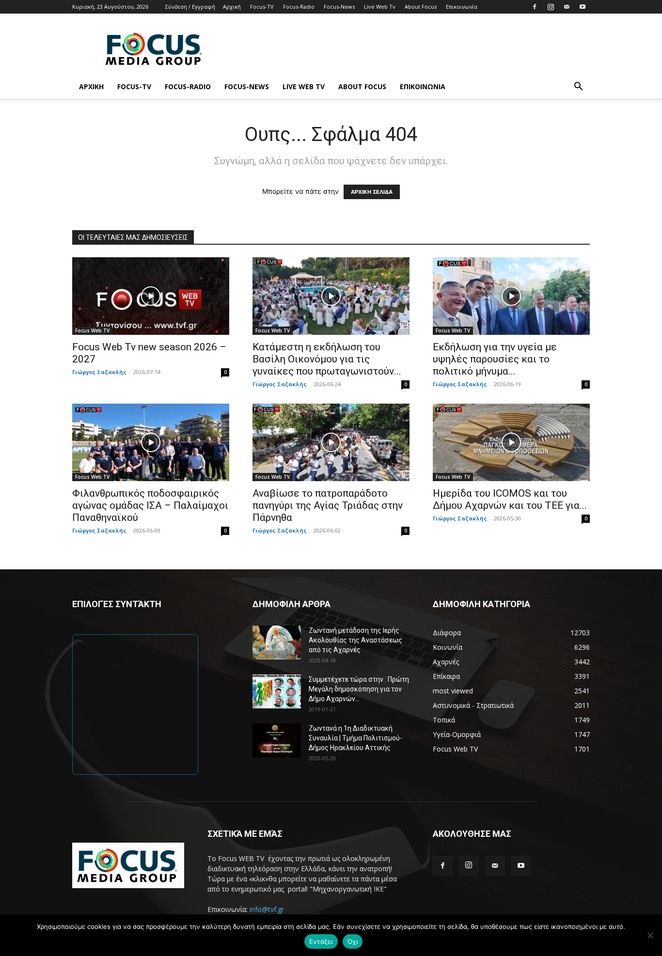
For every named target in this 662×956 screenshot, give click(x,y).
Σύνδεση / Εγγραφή (190, 6)
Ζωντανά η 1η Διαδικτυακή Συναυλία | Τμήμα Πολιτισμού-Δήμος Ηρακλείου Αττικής (355, 738)
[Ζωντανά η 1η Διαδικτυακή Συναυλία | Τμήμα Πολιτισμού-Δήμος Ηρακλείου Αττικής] (276, 740)
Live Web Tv (379, 6)
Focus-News (339, 6)
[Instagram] (550, 7)
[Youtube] (582, 7)
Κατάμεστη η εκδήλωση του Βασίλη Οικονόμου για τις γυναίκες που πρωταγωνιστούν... (326, 359)
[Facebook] (534, 7)
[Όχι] (650, 935)
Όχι (352, 941)
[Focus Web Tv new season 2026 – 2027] (150, 296)
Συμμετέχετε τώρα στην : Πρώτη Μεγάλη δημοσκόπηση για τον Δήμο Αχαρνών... (359, 689)
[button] (578, 87)
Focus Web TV (92, 330)
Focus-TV (262, 6)
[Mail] (566, 7)
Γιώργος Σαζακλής (99, 372)
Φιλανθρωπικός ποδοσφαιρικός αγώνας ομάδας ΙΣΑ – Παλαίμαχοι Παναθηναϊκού (150, 505)
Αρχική (232, 6)
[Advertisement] (413, 49)
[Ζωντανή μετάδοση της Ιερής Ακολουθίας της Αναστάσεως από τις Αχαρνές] (276, 642)
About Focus (421, 6)
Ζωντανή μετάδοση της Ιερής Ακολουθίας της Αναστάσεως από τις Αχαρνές (355, 640)
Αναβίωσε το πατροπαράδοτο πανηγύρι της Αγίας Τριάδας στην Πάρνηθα (327, 505)
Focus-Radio (299, 6)
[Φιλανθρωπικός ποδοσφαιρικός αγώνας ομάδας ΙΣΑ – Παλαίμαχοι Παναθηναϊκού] (150, 442)
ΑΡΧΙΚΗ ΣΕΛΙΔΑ (372, 191)
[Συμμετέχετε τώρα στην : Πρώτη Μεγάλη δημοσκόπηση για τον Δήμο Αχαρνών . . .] (276, 691)
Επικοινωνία (461, 6)
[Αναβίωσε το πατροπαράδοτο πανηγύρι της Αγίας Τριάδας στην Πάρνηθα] (331, 442)
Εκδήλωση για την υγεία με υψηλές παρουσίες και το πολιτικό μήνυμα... (495, 359)
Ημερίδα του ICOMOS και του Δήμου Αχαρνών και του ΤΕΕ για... (510, 499)
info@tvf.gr (267, 909)
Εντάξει (321, 941)
